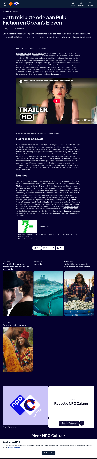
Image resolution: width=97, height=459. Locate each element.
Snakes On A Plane (71, 206)
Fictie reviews (19, 29)
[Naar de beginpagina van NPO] (11, 4)
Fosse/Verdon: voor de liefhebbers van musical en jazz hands (16, 267)
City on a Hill (43, 186)
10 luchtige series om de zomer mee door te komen (77, 265)
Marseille (38, 264)
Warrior (35, 53)
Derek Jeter (55, 74)
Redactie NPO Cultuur (11, 11)
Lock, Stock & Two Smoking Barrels (39, 202)
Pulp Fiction (71, 200)
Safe (77, 184)
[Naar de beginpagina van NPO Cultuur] (16, 4)
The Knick (27, 53)
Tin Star (19, 186)
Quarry (41, 53)
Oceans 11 (19, 202)
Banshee (19, 53)
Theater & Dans (7, 323)
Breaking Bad (69, 211)
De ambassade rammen (14, 325)
